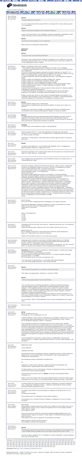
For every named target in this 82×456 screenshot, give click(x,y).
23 (71, 440)
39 (51, 442)
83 (39, 446)
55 (28, 444)
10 (34, 440)
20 (63, 440)
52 (19, 444)
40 (54, 442)
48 (7, 444)
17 (54, 440)
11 (37, 440)
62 (48, 444)
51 (16, 444)
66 (59, 444)
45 (68, 442)
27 (16, 442)
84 (42, 446)
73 (10, 446)
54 (25, 444)
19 (60, 440)
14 (46, 440)
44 (65, 442)
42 (59, 442)
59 (39, 444)
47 (74, 442)
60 (42, 444)
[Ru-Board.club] (16, 7)
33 (33, 442)
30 (25, 442)
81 (33, 446)
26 (13, 442)
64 (54, 444)
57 (33, 444)
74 (13, 446)
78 (25, 446)
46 (71, 442)
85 (45, 446)
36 (42, 442)
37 (45, 442)
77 (22, 446)
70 (71, 444)
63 (51, 444)
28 (19, 442)
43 (62, 442)
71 (74, 444)
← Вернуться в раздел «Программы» (15, 9)
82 (36, 446)
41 (56, 442)
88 (54, 446)
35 (39, 442)
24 (7, 442)
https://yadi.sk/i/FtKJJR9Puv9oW (29, 436)
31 (28, 442)
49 (10, 444)
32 (31, 442)
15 (48, 440)
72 (7, 446)
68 (65, 444)
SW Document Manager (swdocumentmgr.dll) (54, 119)
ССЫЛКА (37, 407)
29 (22, 442)
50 (13, 444)
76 (19, 446)
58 (36, 444)
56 (31, 444)
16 (51, 440)
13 (43, 440)
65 (56, 444)
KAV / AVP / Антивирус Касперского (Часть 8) (29, 448)
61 (45, 444)
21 (66, 440)
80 (31, 446)
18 (57, 440)
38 (48, 442)
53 (22, 444)
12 (40, 440)
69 (68, 444)
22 (69, 440)
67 (62, 444)
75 (16, 446)
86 (48, 446)
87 (51, 446)
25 (10, 442)
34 (36, 442)
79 (28, 446)
